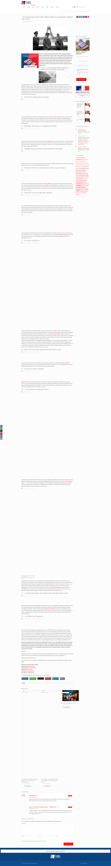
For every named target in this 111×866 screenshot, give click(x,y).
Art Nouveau (84, 180)
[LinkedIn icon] (84, 863)
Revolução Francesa (84, 191)
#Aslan (77, 157)
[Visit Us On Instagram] (88, 17)
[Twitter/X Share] (1, 431)
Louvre (83, 185)
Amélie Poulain (79, 180)
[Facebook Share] (1, 426)
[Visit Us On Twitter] (81, 17)
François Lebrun (53, 116)
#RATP (88, 166)
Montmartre (82, 187)
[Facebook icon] (80, 863)
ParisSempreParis (30, 666)
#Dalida (87, 159)
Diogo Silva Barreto (33, 795)
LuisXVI (86, 185)
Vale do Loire (49, 210)
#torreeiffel (82, 168)
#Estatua (84, 161)
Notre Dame (84, 189)
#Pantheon (82, 166)
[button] (1, 440)
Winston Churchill (57, 587)
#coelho (84, 159)
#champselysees (79, 159)
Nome (23, 836)
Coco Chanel (67, 481)
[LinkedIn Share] (1, 436)
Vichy (40, 120)
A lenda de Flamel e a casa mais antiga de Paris (83, 150)
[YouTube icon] (83, 863)
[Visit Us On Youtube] (79, 17)
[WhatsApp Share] (1, 428)
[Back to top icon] (88, 863)
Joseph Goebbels (47, 183)
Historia (87, 183)
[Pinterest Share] (1, 433)
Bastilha (78, 182)
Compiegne (48, 141)
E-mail (40, 836)
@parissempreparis (60, 851)
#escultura (81, 161)
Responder (70, 795)
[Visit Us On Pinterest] (86, 17)
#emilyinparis (78, 161)
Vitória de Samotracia (64, 234)
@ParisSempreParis (31, 667)
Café (81, 182)
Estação (84, 182)
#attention (79, 157)
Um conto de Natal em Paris (68, 703)
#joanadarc (83, 163)
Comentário (24, 823)
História (78, 185)
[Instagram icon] (86, 863)
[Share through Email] (1, 438)
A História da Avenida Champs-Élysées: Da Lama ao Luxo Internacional (30, 780)
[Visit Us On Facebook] (77, 17)
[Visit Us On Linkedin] (84, 17)
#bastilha (83, 157)
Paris (78, 191)
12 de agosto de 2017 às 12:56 (33, 808)
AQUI (48, 675)
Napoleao (78, 189)
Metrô (77, 187)
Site (56, 836)
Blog (62, 11)
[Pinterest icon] (85, 863)
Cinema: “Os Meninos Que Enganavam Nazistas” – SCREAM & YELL (42, 807)
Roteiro (77, 192)
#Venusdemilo (85, 178)
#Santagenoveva (78, 168)
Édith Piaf (67, 363)
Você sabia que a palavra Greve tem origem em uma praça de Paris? (49, 780)
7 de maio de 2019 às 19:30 (33, 797)
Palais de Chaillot (56, 334)
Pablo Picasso (24, 382)
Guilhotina (79, 184)
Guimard (84, 183)
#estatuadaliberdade (79, 163)
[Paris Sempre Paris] (26, 2)
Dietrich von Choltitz (49, 608)
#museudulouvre (78, 166)
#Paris (85, 166)
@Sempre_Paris (29, 669)
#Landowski (87, 163)
